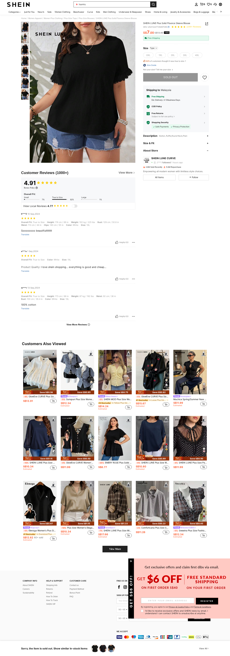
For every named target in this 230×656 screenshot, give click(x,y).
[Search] (153, 4)
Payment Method (77, 589)
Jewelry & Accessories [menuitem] (180, 12)
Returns (49, 589)
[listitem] (40, 380)
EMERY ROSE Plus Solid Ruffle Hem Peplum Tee (115, 462)
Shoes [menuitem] (148, 12)
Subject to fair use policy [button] (162, 116)
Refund (49, 593)
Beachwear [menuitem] (78, 12)
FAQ (71, 596)
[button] (215, 4)
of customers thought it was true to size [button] (165, 61)
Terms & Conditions (202, 607)
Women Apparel (35, 18)
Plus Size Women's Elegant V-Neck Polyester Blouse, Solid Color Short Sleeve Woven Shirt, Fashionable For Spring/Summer (77, 527)
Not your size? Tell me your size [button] (157, 70)
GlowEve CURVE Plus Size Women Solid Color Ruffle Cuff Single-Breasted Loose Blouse (40, 396)
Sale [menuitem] (49, 12)
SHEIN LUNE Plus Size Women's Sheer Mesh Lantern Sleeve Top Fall (40, 462)
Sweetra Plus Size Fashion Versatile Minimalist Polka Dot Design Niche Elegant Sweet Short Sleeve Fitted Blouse (190, 530)
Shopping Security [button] (160, 122)
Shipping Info (51, 585)
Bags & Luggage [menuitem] (201, 12)
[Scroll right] (221, 12)
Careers (26, 589)
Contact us (74, 585)
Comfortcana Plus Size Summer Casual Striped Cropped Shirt (152, 527)
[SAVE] (204, 77)
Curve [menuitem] (90, 12)
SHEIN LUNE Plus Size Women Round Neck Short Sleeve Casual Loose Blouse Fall (152, 462)
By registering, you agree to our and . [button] (176, 607)
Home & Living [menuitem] (160, 12)
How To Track (52, 600)
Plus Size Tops (70, 18)
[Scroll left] (217, 12)
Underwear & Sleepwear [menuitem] (130, 12)
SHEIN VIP (50, 604)
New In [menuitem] (41, 12)
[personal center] (196, 4)
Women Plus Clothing (53, 18)
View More (115, 549)
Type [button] (152, 48)
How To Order (52, 596)
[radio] (148, 55)
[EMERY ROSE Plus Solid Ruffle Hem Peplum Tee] (115, 438)
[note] (40, 392)
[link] (202, 4)
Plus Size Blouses (86, 18)
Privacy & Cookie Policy (179, 607)
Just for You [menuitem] (29, 12)
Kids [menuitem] (98, 12)
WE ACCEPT (122, 632)
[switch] (74, 206)
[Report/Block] (133, 242)
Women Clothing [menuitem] (62, 12)
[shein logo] (18, 4)
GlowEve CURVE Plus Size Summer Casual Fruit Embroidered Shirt (152, 396)
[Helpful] (117, 242)
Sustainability (28, 593)
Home (23, 18)
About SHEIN (28, 585)
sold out (170, 77)
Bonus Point (75, 593)
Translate (25, 234)
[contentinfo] (163, 637)
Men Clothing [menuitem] (109, 12)
